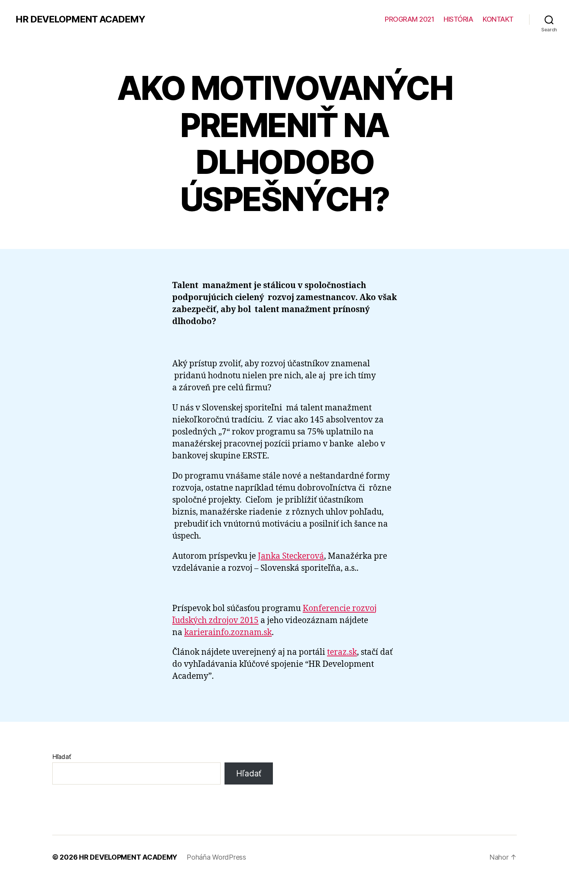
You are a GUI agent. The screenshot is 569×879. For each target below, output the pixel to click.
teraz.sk (342, 652)
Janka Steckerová (291, 556)
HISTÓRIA (458, 19)
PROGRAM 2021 (409, 19)
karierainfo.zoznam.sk (228, 632)
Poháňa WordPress (216, 857)
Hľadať (61, 757)
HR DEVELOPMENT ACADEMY (80, 19)
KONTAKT (498, 19)
